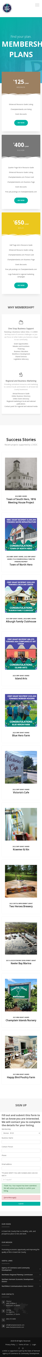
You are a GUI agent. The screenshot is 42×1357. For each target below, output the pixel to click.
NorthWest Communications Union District (17, 1286)
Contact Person (7, 1147)
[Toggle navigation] (37, 5)
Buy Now (21, 123)
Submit (21, 1204)
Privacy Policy (10, 1344)
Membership (6, 1129)
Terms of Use (24, 1344)
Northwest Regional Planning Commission (17, 1275)
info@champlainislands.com (15, 1325)
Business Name (7, 1138)
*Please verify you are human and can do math (20, 1174)
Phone (4, 1155)
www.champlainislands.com (15, 1327)
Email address (7, 1164)
